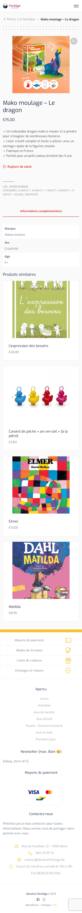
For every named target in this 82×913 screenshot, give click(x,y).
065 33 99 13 (44, 853)
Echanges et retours (29, 671)
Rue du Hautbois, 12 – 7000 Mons (44, 846)
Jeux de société (44, 712)
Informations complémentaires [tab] (41, 211)
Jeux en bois (44, 732)
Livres (44, 699)
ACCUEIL (19, 194)
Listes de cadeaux (29, 660)
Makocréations (15, 235)
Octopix (46, 905)
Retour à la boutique (21, 19)
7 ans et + (52, 190)
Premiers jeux (45, 739)
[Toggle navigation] (76, 6)
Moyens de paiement (29, 640)
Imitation (44, 705)
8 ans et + (65, 190)
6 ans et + (38, 190)
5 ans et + (24, 190)
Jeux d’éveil (44, 719)
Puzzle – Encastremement (44, 726)
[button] (73, 41)
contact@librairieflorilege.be (44, 860)
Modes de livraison (29, 650)
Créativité (31, 194)
